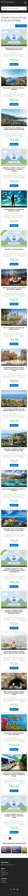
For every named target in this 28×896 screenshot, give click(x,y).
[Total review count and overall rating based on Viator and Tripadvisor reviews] (18, 52)
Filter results (21, 26)
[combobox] (14, 8)
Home (4, 14)
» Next (23, 838)
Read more (22, 56)
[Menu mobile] (25, 3)
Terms (2, 875)
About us (3, 871)
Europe (8, 14)
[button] (9, 45)
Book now (14, 64)
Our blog (3, 880)
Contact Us (4, 882)
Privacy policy (4, 872)
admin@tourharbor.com (9, 864)
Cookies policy (4, 874)
